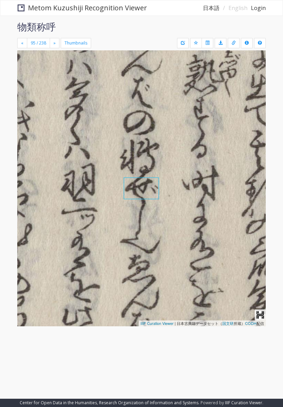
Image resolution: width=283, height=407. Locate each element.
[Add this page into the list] (196, 43)
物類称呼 (36, 26)
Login (258, 8)
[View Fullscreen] (26, 85)
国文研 (228, 323)
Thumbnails (76, 43)
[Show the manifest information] (247, 43)
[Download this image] (220, 43)
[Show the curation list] (207, 43)
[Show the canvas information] (234, 43)
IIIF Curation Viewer (157, 323)
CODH (250, 323)
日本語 (211, 8)
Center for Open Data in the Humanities (58, 403)
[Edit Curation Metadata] (183, 43)
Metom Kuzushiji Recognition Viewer (87, 7)
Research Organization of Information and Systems (148, 403)
